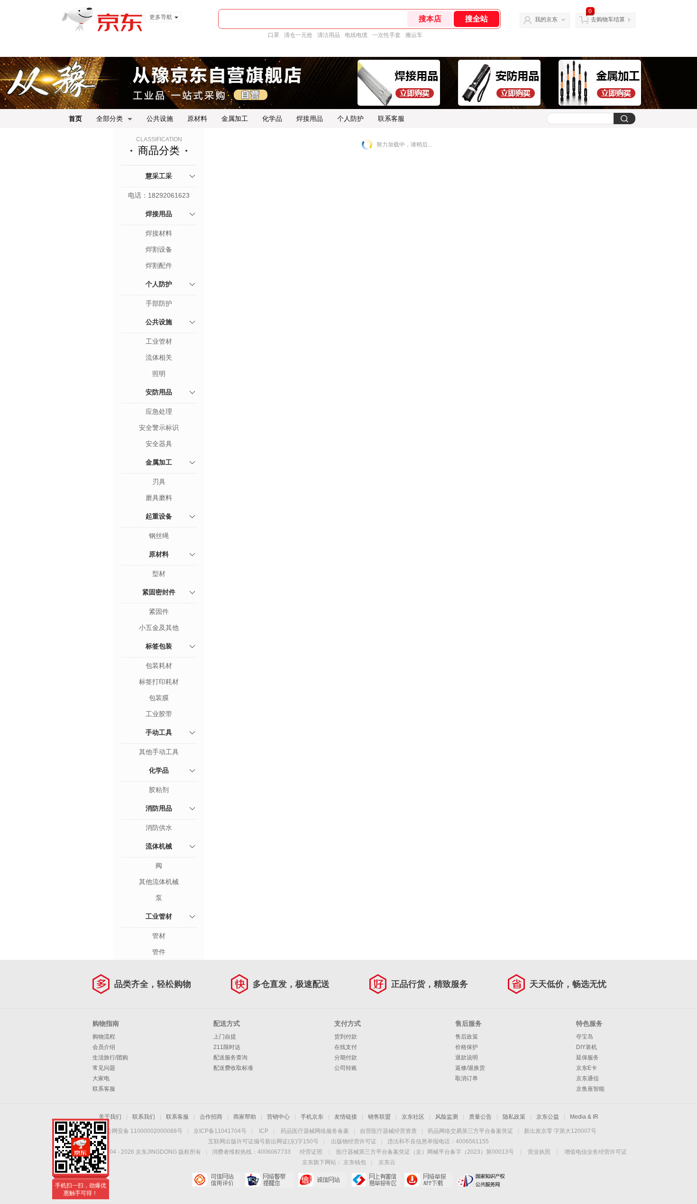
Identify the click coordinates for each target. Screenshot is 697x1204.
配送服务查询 (230, 1057)
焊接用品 (309, 118)
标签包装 (159, 646)
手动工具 (159, 732)
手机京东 (312, 1116)
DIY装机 (586, 1047)
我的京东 (546, 19)
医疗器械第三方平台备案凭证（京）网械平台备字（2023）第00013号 (425, 1152)
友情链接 (345, 1116)
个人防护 (350, 118)
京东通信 (587, 1078)
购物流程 (103, 1036)
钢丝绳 (159, 535)
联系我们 (143, 1116)
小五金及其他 (159, 627)
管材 (158, 935)
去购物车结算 (608, 19)
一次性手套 (386, 35)
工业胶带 (159, 714)
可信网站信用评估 (216, 1179)
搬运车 (413, 35)
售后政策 (466, 1036)
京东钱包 (354, 1162)
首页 (75, 118)
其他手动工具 (159, 752)
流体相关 (159, 357)
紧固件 (159, 611)
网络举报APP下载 (428, 1179)
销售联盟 (379, 1116)
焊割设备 (159, 249)
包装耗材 (159, 665)
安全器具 (159, 443)
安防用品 (159, 392)
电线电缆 (356, 35)
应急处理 (159, 411)
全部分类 (109, 118)
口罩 (273, 35)
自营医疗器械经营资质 (388, 1131)
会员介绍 (103, 1047)
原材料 (197, 118)
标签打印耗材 (159, 681)
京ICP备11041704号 (220, 1131)
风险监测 (446, 1116)
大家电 (101, 1078)
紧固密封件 (158, 592)
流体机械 (159, 846)
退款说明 (466, 1057)
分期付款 (345, 1057)
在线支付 (345, 1047)
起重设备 (159, 516)
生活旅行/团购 (110, 1057)
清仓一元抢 (298, 35)
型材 (158, 573)
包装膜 (159, 698)
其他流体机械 (159, 881)
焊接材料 (159, 233)
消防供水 (159, 827)
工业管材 (159, 341)
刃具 (158, 481)
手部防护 (159, 303)
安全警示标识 (159, 427)
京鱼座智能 (590, 1088)
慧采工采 (159, 176)
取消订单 (466, 1078)
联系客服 (391, 118)
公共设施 (160, 118)
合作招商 (211, 1116)
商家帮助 (244, 1116)
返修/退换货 (470, 1068)
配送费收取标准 (233, 1068)
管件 (158, 952)
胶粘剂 (159, 790)
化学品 (272, 118)
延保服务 (587, 1057)
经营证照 (311, 1152)
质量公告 (480, 1116)
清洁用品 (328, 35)
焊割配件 (159, 265)
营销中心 (278, 1116)
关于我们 (110, 1116)
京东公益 (547, 1116)
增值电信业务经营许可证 (595, 1152)
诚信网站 (322, 1179)
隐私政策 (514, 1116)
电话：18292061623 (159, 195)
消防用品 (159, 808)
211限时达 (226, 1047)
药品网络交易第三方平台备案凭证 (470, 1131)
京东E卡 (586, 1068)
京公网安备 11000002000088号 (142, 1131)
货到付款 (345, 1036)
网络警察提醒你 (269, 1179)
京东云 (386, 1162)
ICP (263, 1131)
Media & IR (584, 1116)
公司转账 (345, 1068)
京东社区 (413, 1116)
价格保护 (466, 1047)
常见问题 (103, 1068)
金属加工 (234, 118)
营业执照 (539, 1152)
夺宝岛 (584, 1036)
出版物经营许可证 (353, 1141)
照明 (158, 373)
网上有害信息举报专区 (375, 1179)
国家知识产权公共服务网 (481, 1179)
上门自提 (224, 1036)
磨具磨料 (159, 498)
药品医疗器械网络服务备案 (315, 1131)
